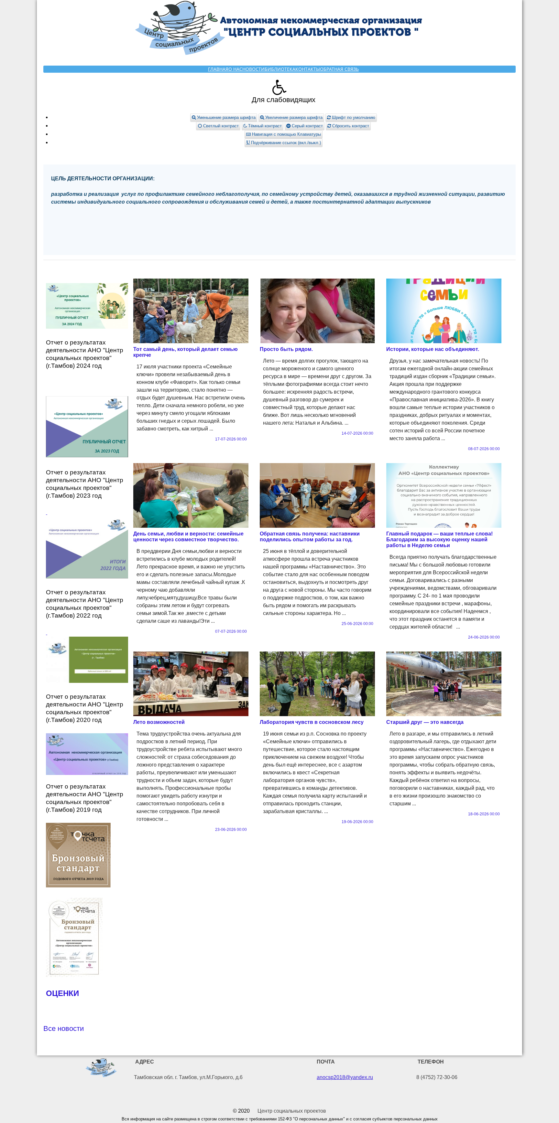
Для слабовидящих (283, 100)
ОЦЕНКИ (62, 993)
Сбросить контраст (350, 125)
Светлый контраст (220, 125)
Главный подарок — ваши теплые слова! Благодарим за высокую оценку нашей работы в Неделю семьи (439, 539)
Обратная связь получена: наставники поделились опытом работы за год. (310, 536)
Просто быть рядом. (286, 349)
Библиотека (280, 69)
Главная (218, 69)
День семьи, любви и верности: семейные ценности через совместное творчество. (188, 536)
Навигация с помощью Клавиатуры (286, 134)
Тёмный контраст (264, 125)
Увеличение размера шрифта (293, 117)
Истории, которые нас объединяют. (432, 349)
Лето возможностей (159, 722)
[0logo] (101, 1069)
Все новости (63, 1028)
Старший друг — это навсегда (425, 722)
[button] (279, 87)
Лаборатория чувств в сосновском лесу (312, 722)
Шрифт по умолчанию (353, 117)
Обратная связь (339, 69)
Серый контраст (306, 125)
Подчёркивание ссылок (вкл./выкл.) (285, 142)
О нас (235, 69)
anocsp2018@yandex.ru (345, 1077)
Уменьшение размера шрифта (226, 117)
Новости (253, 69)
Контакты (307, 69)
